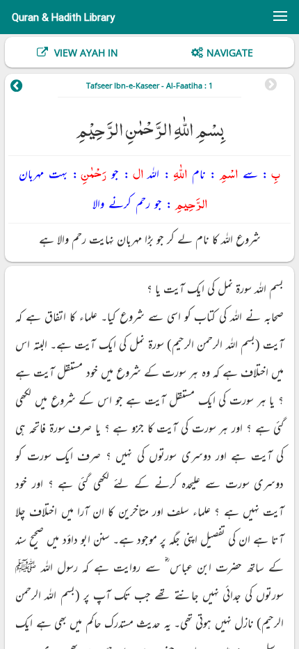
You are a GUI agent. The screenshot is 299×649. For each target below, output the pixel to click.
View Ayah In (84, 52)
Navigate (230, 52)
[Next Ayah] (26, 88)
